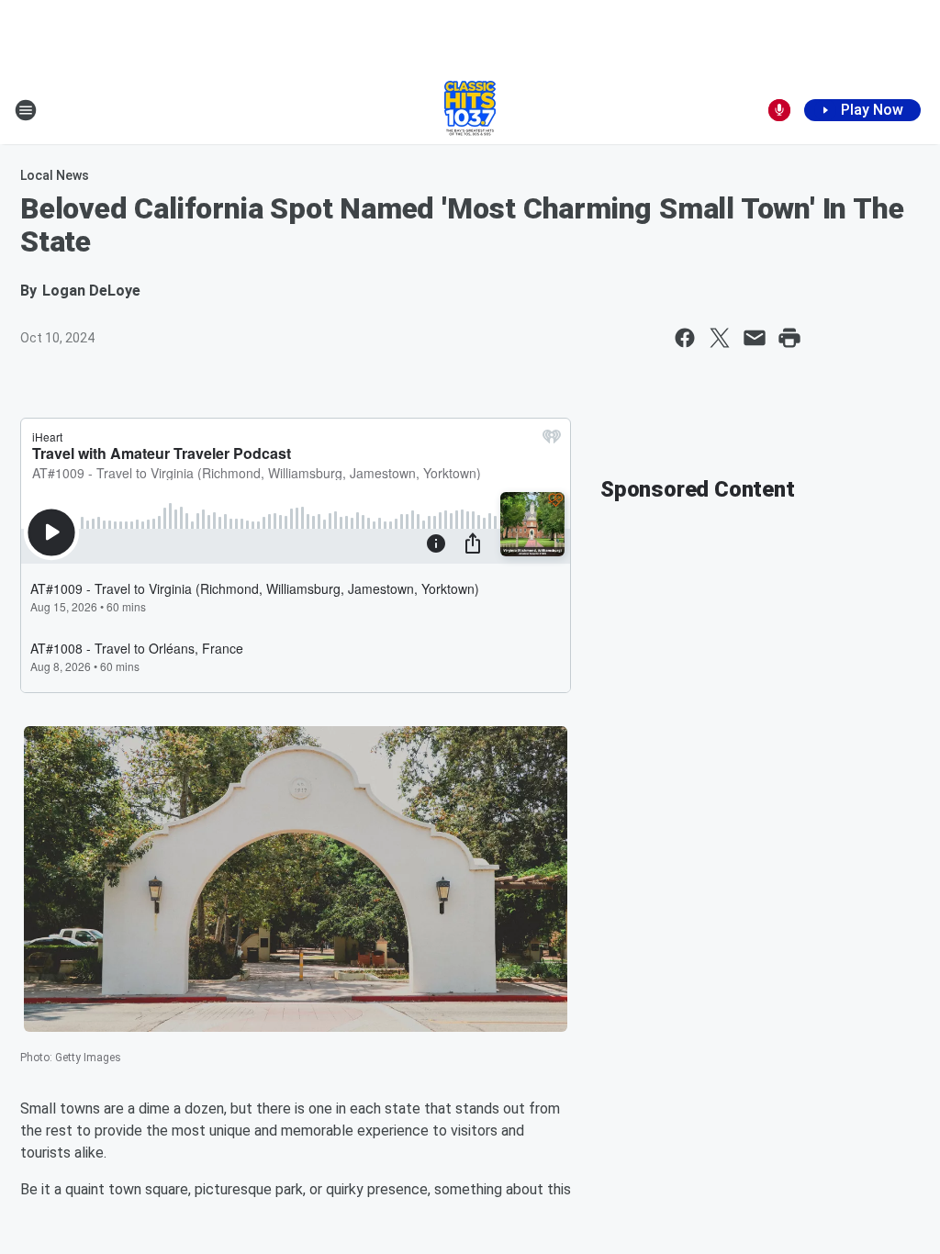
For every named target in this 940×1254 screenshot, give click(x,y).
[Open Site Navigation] (26, 110)
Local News (54, 175)
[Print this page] (789, 338)
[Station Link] (470, 110)
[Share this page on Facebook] (685, 338)
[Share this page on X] (720, 338)
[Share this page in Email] (754, 338)
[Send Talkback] (779, 110)
